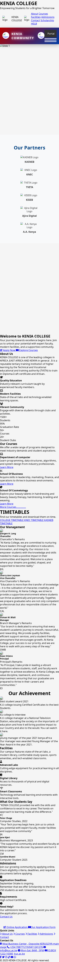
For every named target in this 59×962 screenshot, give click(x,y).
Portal (51, 33)
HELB (34, 23)
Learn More (6, 467)
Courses (43, 13)
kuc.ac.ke (19, 953)
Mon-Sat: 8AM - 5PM (32, 950)
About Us (7, 933)
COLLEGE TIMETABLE (12, 520)
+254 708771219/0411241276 (26, 947)
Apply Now (9, 350)
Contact (35, 20)
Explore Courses (28, 350)
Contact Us (6, 916)
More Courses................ (13, 507)
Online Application (17, 927)
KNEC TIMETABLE (34, 520)
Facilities (36, 17)
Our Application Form (43, 927)
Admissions (47, 17)
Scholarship (47, 20)
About (34, 13)
